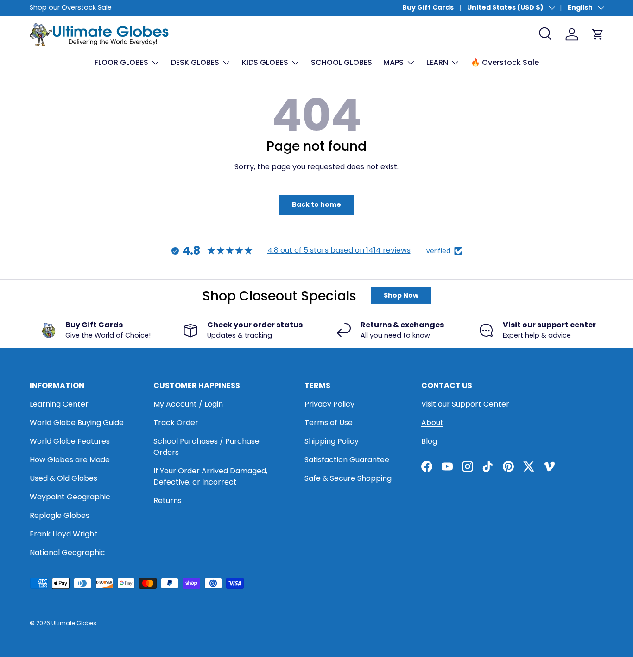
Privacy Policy (329, 404)
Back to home (316, 204)
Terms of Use (328, 422)
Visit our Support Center (465, 404)
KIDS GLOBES (265, 62)
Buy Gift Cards (428, 7)
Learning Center (59, 404)
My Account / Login (188, 404)
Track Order (175, 422)
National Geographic (67, 552)
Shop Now (401, 295)
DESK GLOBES (195, 62)
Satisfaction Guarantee (346, 459)
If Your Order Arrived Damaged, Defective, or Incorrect (210, 476)
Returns (167, 500)
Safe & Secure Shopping (348, 478)
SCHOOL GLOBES (341, 62)
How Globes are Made (70, 459)
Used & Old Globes (63, 478)
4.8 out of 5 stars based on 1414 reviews (339, 250)
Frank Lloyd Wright (63, 534)
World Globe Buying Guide (77, 422)
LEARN (437, 62)
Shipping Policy (331, 441)
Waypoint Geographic (70, 496)
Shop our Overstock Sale (71, 7)
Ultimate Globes (73, 623)
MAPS (393, 62)
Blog (429, 441)
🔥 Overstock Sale (505, 62)
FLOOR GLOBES (121, 62)
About (432, 422)
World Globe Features (70, 441)
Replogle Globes (59, 515)
